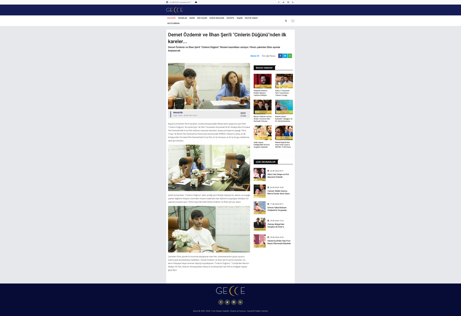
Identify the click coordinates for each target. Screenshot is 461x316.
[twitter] (283, 2)
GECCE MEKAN (173, 23)
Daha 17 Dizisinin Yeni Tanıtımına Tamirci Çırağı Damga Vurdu (282, 93)
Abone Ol (254, 56)
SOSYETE (230, 18)
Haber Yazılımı (261, 311)
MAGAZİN (171, 18)
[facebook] (279, 2)
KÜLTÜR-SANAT (251, 18)
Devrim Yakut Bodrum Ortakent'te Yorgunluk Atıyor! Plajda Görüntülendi (279, 210)
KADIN (192, 18)
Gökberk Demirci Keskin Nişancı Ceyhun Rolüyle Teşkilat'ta (260, 93)
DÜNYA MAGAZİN (216, 18)
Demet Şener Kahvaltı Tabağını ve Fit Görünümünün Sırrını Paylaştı (283, 119)
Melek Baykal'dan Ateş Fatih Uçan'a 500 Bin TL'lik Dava (283, 144)
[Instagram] (288, 2)
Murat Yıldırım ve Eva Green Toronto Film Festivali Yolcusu (262, 118)
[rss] (293, 2)
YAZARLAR (182, 18)
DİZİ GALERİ (202, 18)
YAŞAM (240, 18)
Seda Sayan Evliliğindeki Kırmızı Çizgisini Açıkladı (262, 144)
